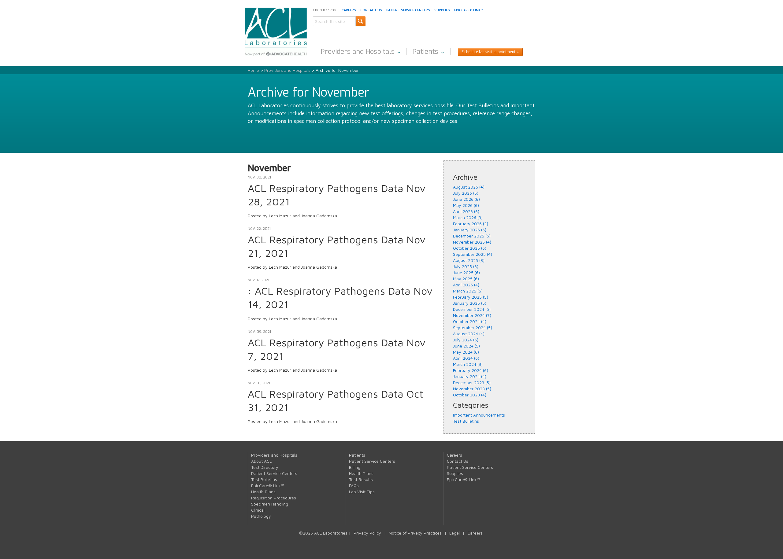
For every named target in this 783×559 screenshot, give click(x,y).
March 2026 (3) (468, 217)
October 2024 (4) (469, 321)
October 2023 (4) (469, 394)
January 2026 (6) (469, 229)
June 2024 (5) (466, 345)
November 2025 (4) (472, 242)
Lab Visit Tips (362, 491)
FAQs (354, 485)
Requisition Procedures (273, 497)
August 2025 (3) (468, 260)
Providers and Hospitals (358, 51)
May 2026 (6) (466, 205)
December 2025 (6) (472, 235)
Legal (454, 532)
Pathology (261, 516)
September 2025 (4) (472, 254)
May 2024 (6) (466, 352)
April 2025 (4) (466, 284)
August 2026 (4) (468, 186)
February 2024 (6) (470, 370)
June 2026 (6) (466, 199)
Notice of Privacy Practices (415, 532)
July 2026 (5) (465, 193)
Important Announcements (479, 414)
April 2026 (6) (466, 211)
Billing (354, 467)
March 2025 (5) (468, 290)
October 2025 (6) (469, 248)
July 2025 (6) (465, 266)
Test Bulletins (466, 421)
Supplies (442, 10)
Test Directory (264, 467)
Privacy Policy (367, 532)
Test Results (361, 479)
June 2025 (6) (466, 272)
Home (253, 70)
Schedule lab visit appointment (488, 52)
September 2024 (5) (472, 327)
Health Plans (263, 491)
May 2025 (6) (466, 278)
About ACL (261, 461)
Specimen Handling (269, 503)
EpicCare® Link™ (468, 10)
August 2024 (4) (468, 333)
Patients (425, 51)
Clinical (258, 510)
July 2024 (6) (465, 339)
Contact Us (371, 10)
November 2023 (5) (472, 388)
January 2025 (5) (469, 303)
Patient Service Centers (408, 10)
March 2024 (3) (468, 364)
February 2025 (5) (470, 297)
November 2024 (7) (472, 315)
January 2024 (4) (469, 376)
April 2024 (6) (466, 358)
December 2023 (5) (472, 382)
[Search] (360, 21)
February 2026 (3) (470, 223)
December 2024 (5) (472, 309)
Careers (349, 10)
